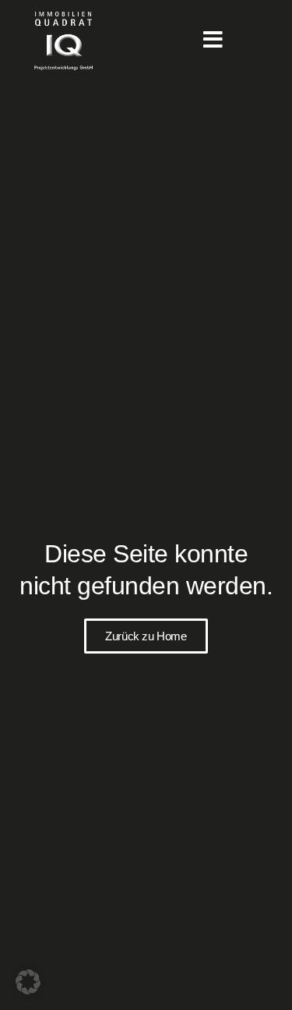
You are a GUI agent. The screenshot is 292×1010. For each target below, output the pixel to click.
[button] (28, 982)
